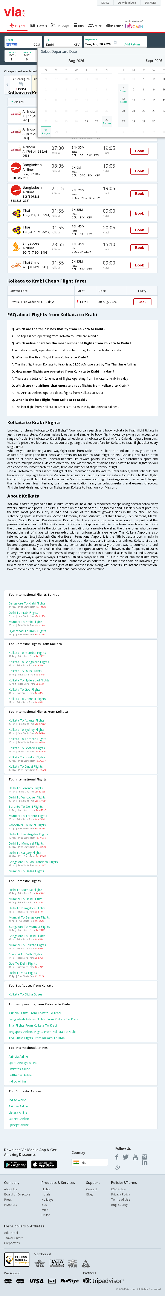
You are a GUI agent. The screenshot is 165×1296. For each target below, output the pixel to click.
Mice (44, 1210)
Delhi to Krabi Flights (23, 612)
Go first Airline (19, 1119)
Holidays (47, 1199)
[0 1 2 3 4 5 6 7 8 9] (27, 59)
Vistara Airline (18, 1112)
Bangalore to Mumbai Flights (29, 927)
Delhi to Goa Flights (23, 973)
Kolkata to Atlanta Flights (26, 720)
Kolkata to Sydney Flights (26, 730)
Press (8, 1199)
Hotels (45, 1194)
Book (139, 151)
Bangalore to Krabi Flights (27, 603)
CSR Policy (118, 1189)
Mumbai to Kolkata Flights (27, 945)
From (9, 40)
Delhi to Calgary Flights (25, 853)
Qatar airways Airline (23, 1063)
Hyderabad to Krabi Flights (27, 631)
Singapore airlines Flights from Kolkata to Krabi (42, 1032)
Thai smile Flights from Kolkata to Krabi (37, 1038)
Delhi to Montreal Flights (26, 843)
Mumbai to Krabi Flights (26, 622)
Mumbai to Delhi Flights (26, 899)
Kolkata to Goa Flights (24, 689)
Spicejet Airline (19, 1125)
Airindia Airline (18, 1056)
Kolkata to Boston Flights (27, 748)
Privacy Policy (120, 1194)
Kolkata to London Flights (27, 757)
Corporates (12, 1243)
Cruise (45, 1215)
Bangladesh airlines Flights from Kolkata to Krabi (43, 1019)
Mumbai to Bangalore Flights (29, 917)
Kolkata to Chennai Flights (27, 699)
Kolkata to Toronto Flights (27, 739)
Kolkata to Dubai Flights (26, 766)
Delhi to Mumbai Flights (26, 890)
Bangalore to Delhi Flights (27, 936)
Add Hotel (11, 1233)
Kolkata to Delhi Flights (25, 671)
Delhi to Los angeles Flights (28, 834)
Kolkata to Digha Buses (25, 994)
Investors (10, 1205)
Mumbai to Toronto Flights (28, 816)
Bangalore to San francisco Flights (33, 862)
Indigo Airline (17, 1081)
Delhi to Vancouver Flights (27, 797)
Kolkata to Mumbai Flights (27, 653)
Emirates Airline (19, 1069)
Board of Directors (17, 1194)
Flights (45, 1189)
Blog (89, 1194)
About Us (10, 1189)
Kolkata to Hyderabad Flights (29, 680)
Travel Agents (13, 1238)
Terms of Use (120, 1199)
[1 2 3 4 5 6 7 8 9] (12, 59)
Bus (44, 1205)
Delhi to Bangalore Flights (27, 908)
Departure (91, 39)
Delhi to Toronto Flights (26, 788)
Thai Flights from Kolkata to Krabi (33, 1025)
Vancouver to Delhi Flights (27, 825)
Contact (91, 1189)
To (48, 40)
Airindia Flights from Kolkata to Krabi (35, 1013)
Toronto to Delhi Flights (26, 806)
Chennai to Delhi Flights (25, 954)
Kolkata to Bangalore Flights (29, 662)
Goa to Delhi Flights (23, 963)
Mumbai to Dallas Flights (26, 871)
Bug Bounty (119, 1205)
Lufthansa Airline (20, 1075)
